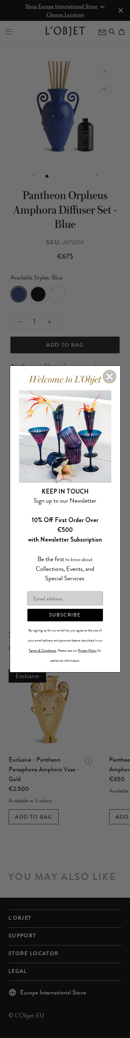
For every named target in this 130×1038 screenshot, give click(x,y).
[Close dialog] (109, 376)
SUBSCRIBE (65, 615)
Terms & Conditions (42, 650)
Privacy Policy (87, 650)
